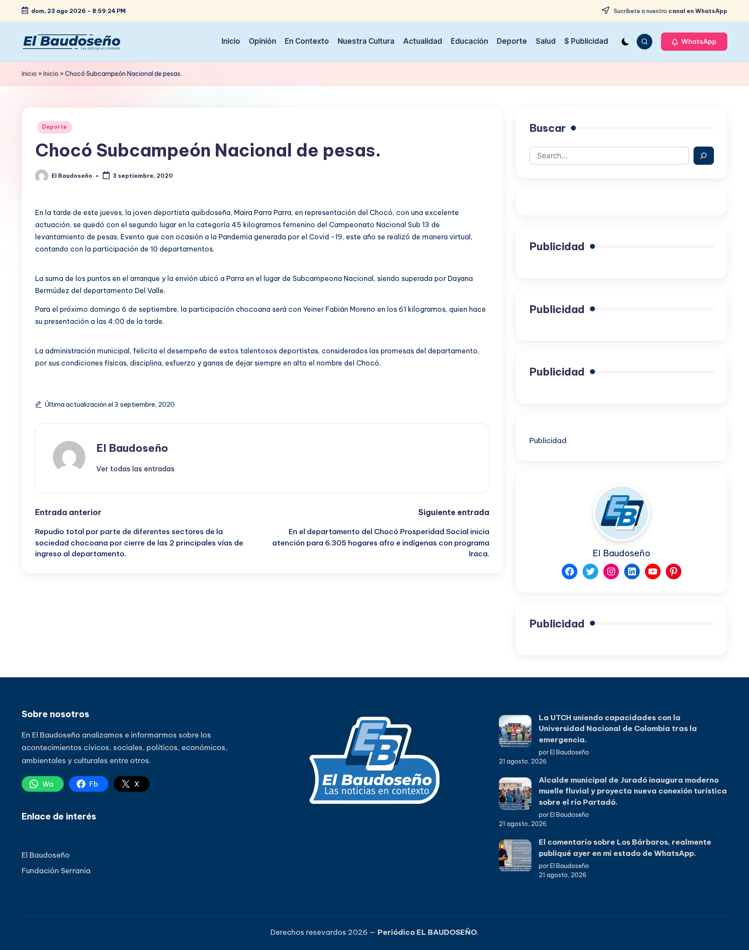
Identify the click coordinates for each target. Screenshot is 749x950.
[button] (694, 42)
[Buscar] (704, 156)
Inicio (29, 74)
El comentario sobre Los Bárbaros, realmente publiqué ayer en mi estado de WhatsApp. (625, 847)
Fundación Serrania (56, 870)
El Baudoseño (132, 447)
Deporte (54, 127)
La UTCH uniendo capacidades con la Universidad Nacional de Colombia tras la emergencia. (618, 728)
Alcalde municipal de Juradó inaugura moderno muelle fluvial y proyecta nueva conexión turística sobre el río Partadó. (633, 791)
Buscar (547, 127)
